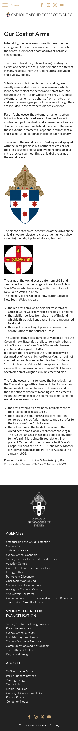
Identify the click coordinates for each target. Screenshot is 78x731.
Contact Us (13, 684)
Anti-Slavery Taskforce (20, 594)
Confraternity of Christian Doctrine (28, 568)
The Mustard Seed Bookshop (24, 602)
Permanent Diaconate (20, 576)
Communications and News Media (27, 646)
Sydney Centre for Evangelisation (27, 624)
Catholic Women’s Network (23, 641)
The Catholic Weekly (19, 650)
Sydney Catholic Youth (20, 633)
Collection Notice (17, 701)
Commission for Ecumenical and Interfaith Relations (39, 598)
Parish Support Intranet (21, 676)
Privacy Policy (15, 697)
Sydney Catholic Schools (21, 555)
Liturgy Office (15, 572)
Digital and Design (17, 654)
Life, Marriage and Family (22, 637)
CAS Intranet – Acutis (19, 671)
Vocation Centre (16, 563)
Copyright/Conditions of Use (24, 693)
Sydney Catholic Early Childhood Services (32, 559)
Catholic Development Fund (24, 585)
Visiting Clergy (15, 680)
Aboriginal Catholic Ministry (24, 589)
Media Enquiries (16, 689)
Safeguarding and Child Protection (28, 542)
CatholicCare (14, 546)
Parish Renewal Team (19, 628)
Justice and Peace (17, 550)
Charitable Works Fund (21, 581)
